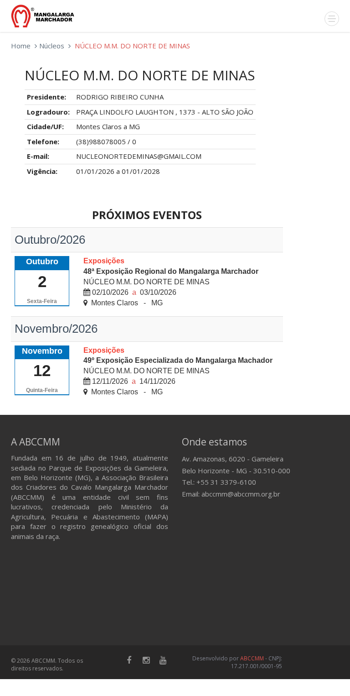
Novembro (42, 351)
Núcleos (51, 45)
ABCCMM (252, 658)
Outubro (42, 261)
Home (21, 45)
